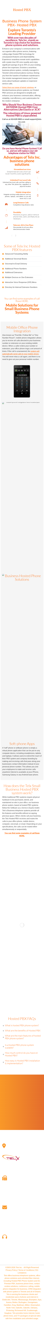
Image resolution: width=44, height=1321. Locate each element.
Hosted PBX (7, 1195)
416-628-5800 (13, 1240)
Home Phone (7, 1221)
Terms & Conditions (26, 1270)
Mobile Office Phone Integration (22, 329)
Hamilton (15, 1111)
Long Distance (8, 1224)
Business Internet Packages (13, 1250)
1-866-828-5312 (16, 1244)
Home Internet (8, 1227)
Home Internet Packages (12, 1253)
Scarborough (6, 1111)
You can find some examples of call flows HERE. (22, 299)
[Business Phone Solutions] (13, 235)
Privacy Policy (11, 1270)
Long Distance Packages (12, 1258)
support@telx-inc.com (11, 1211)
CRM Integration (8, 1200)
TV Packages (7, 1229)
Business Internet (9, 1197)
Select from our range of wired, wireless (18, 87)
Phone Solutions (9, 1192)
